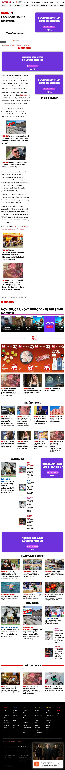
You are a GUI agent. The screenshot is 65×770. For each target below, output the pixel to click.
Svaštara (48, 725)
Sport (26, 2)
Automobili (37, 735)
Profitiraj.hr (24, 95)
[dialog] (48, 755)
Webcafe (45, 2)
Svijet (9, 5)
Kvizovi (47, 727)
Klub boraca (15, 715)
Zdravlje (36, 730)
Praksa (21, 297)
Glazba (24, 715)
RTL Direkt (35, 5)
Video (59, 711)
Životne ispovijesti (38, 732)
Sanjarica (59, 715)
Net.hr (19, 45)
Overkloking (48, 720)
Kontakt (16, 750)
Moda (36, 722)
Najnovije (59, 713)
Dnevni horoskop (49, 715)
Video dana (48, 730)
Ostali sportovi (16, 725)
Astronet (48, 710)
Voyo (24, 732)
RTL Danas (26, 5)
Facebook (4, 297)
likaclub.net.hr (22, 761)
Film (24, 713)
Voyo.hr (16, 757)
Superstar (25, 725)
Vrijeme (62, 5)
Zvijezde (25, 710)
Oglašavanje (14, 747)
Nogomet (15, 710)
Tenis (14, 722)
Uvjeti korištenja (22, 747)
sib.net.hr (32, 757)
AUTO (56, 2)
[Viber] (27, 48)
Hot (31, 2)
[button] (2, 317)
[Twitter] (22, 48)
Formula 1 (15, 730)
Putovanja (37, 725)
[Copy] (29, 48)
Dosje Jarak (53, 5)
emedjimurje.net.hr (23, 757)
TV (23, 720)
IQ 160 (62, 2)
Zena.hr (10, 757)
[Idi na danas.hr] (8, 2)
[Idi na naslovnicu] (19, 3)
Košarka (14, 720)
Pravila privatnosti (8, 750)
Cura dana (48, 713)
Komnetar (48, 717)
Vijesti (3, 5)
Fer (25, 297)
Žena (51, 2)
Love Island (25, 722)
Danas (6, 708)
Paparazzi (25, 717)
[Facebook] (19, 48)
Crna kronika (17, 5)
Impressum (6, 747)
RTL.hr (5, 757)
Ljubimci (36, 720)
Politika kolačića (31, 747)
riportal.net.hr (22, 759)
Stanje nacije (44, 5)
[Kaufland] (32, 338)
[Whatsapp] (24, 48)
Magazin (37, 2)
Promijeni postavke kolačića (26, 750)
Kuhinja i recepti (38, 715)
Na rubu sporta (16, 717)
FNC (14, 727)
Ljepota (36, 717)
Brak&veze (37, 710)
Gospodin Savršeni (27, 727)
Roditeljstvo (37, 727)
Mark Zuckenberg (13, 297)
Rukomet (15, 713)
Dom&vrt (36, 713)
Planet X (48, 722)
